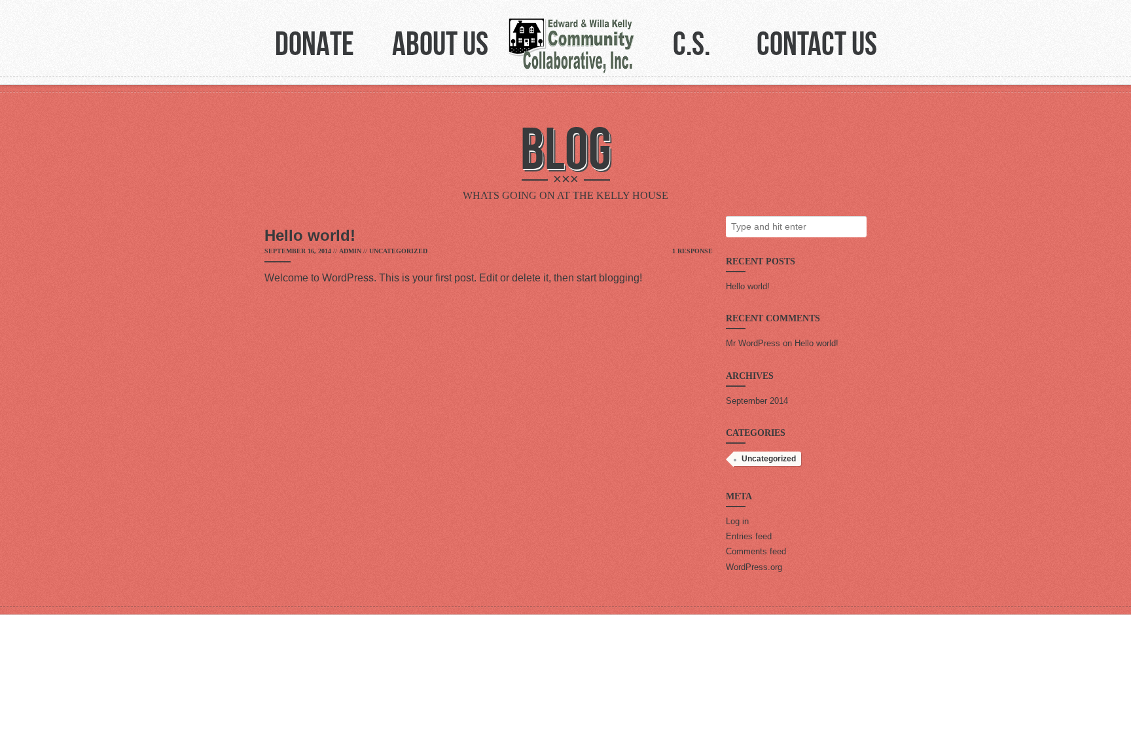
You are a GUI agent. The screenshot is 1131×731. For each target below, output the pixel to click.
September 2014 (757, 401)
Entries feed (749, 536)
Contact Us (817, 43)
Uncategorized (398, 251)
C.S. (691, 43)
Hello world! (748, 286)
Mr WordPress (753, 343)
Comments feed (756, 551)
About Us (440, 43)
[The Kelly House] (572, 46)
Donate (314, 43)
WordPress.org (754, 567)
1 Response (692, 251)
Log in (737, 521)
